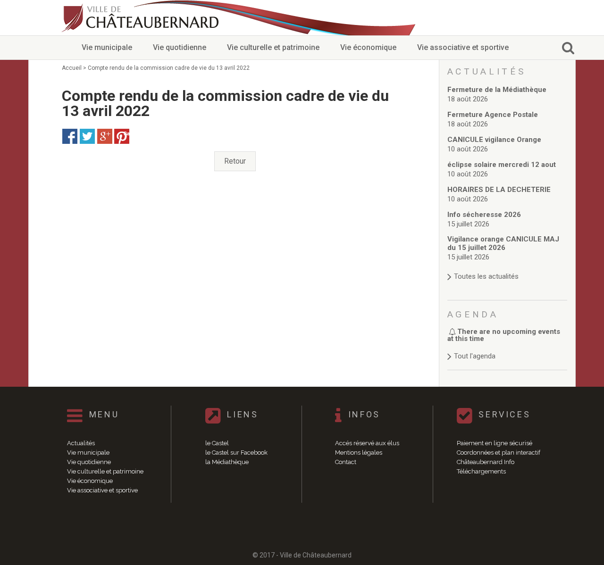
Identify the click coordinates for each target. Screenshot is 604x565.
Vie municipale (107, 47)
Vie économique (368, 47)
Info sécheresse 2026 (484, 214)
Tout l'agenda (474, 356)
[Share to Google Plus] (104, 136)
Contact (345, 461)
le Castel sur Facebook (236, 452)
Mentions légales (358, 452)
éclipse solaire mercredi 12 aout (501, 164)
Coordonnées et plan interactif (498, 452)
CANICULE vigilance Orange (494, 139)
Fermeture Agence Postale (492, 114)
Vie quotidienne (179, 47)
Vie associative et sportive (463, 47)
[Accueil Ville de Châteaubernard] (141, 17)
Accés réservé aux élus (367, 443)
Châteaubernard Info (485, 461)
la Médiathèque (227, 461)
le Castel (217, 443)
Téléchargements (481, 471)
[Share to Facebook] (69, 136)
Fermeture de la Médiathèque (496, 89)
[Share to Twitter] (87, 136)
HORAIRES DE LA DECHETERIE (499, 189)
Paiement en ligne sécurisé (494, 443)
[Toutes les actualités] (507, 267)
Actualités (81, 443)
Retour (235, 161)
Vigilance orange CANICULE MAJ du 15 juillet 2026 (503, 243)
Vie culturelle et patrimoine (273, 47)
